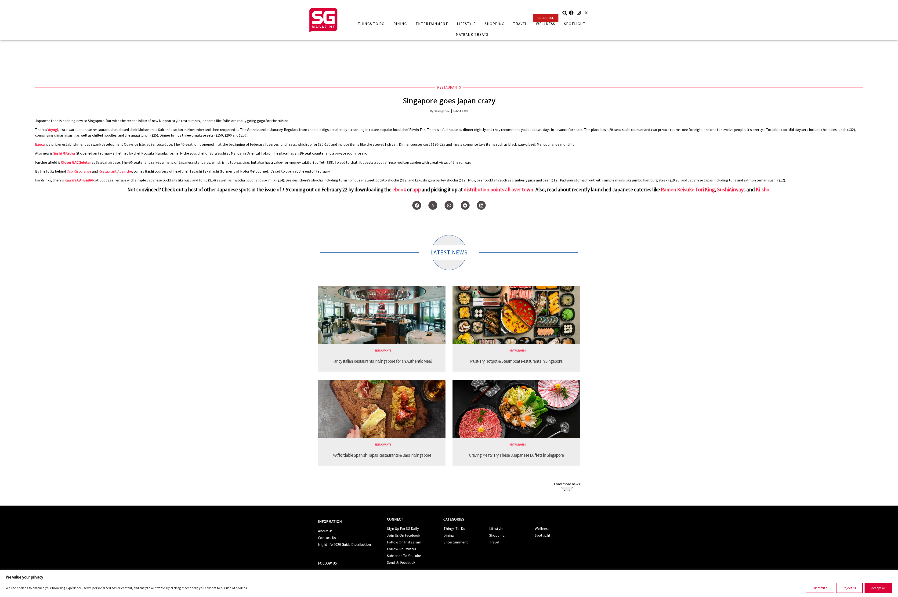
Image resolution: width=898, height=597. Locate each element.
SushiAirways (731, 189)
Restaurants (449, 87)
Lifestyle (466, 23)
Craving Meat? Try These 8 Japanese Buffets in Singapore (516, 455)
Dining (400, 23)
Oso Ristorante (79, 171)
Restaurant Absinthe (115, 171)
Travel (520, 23)
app (417, 189)
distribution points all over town (498, 189)
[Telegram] (465, 205)
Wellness (545, 23)
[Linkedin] (481, 205)
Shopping (494, 23)
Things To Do (371, 23)
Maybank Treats (472, 34)
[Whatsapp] (449, 205)
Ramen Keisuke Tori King (688, 189)
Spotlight (575, 23)
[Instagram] (579, 13)
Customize (819, 588)
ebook (399, 189)
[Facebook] (571, 13)
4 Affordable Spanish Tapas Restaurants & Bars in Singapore (382, 455)
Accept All (878, 588)
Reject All (849, 588)
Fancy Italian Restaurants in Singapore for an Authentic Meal (381, 361)
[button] (545, 18)
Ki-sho (762, 189)
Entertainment (432, 23)
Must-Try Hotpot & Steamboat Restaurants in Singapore (516, 361)
